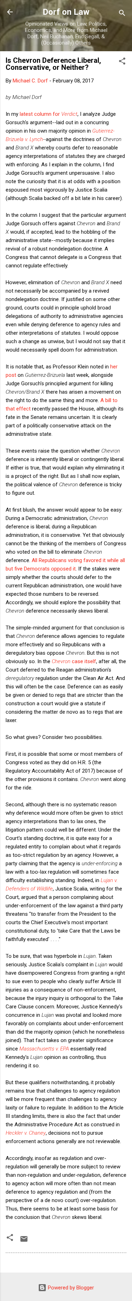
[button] (122, 62)
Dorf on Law (66, 12)
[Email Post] (24, 1241)
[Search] (122, 14)
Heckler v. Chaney (26, 1133)
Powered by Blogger (70, 1288)
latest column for (48, 114)
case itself (74, 661)
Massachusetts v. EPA (44, 1049)
